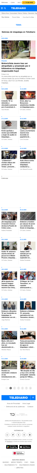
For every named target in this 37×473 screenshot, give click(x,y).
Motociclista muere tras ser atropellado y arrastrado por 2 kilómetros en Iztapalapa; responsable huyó (15, 67)
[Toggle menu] (2, 8)
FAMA (32, 462)
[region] (18, 192)
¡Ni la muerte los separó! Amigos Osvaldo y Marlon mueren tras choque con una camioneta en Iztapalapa (9, 286)
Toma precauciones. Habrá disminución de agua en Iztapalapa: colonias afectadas (27, 345)
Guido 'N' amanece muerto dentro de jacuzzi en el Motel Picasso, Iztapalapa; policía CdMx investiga (8, 257)
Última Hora (5, 13)
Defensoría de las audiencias (15, 406)
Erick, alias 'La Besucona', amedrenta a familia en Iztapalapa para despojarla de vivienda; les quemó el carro (27, 107)
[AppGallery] (18, 453)
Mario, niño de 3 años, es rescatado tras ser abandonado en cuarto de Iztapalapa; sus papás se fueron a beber (8, 348)
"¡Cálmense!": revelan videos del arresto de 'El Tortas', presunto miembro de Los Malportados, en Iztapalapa (8, 167)
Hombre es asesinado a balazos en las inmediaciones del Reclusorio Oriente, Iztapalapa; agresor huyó (9, 377)
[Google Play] (12, 447)
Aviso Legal (26, 403)
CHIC (26, 462)
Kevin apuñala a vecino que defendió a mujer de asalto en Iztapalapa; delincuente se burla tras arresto (9, 136)
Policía (20, 13)
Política (25, 13)
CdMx (13, 2)
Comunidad (13, 13)
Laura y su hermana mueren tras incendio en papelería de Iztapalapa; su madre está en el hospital (28, 136)
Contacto (30, 406)
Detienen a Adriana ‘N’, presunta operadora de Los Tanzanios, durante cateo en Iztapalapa (27, 315)
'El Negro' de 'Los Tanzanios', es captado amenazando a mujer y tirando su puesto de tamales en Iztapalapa (27, 288)
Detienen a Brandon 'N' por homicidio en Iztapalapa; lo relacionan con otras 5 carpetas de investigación (9, 316)
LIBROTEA (19, 468)
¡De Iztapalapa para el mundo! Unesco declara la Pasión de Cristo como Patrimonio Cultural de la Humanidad (9, 227)
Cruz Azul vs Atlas (28, 17)
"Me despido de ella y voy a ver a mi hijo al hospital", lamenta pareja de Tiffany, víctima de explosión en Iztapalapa (27, 376)
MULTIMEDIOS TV (11, 465)
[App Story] (25, 447)
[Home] (18, 8)
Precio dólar (16, 17)
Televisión (31, 13)
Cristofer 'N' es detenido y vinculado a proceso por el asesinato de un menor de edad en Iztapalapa (9, 106)
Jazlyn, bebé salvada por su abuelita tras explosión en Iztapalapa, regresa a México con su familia (27, 258)
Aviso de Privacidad (13, 403)
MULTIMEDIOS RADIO (27, 465)
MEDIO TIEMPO (16, 462)
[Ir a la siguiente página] (30, 388)
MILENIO (6, 462)
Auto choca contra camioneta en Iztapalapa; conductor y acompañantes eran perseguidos (27, 166)
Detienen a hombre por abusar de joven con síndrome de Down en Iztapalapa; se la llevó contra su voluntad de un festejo (27, 228)
